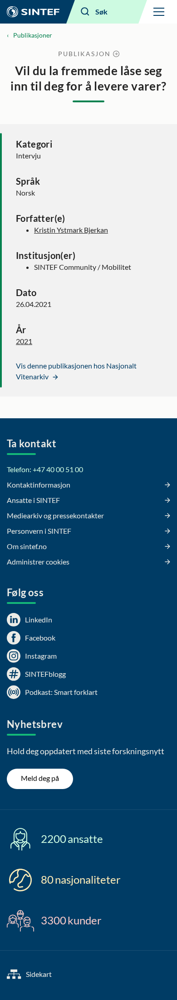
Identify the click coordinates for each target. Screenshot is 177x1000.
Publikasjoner (32, 35)
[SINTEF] (33, 12)
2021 (24, 341)
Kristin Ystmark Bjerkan (71, 229)
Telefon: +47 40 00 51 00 (45, 469)
